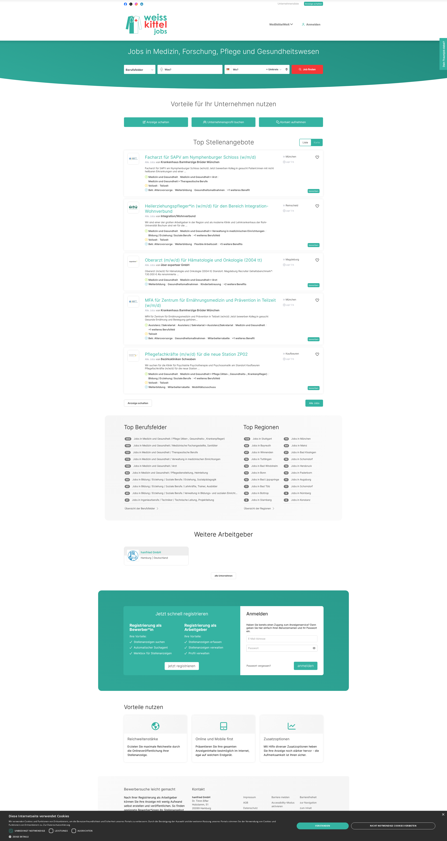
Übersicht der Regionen (257, 508)
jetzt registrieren (181, 666)
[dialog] (223, 826)
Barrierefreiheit (308, 797)
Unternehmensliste (288, 3)
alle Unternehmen (223, 575)
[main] (223, 408)
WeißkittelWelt (279, 24)
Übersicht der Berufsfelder (140, 508)
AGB (245, 802)
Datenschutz (250, 807)
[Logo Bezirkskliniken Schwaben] (133, 355)
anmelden (306, 666)
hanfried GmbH (151, 552)
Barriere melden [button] (281, 797)
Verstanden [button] (322, 825)
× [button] (443, 814)
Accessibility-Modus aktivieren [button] (283, 804)
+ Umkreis (272, 69)
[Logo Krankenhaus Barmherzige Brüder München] (133, 158)
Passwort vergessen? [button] (259, 665)
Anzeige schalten (313, 3)
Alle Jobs (150, 162)
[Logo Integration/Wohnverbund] (133, 207)
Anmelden (313, 24)
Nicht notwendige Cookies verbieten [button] (393, 825)
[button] (287, 69)
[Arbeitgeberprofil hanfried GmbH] (133, 555)
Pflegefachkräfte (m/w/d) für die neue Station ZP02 (196, 354)
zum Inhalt (306, 807)
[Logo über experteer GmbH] (133, 261)
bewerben (313, 191)
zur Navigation (308, 802)
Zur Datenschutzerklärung (56, 824)
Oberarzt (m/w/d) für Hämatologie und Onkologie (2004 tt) (203, 260)
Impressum (249, 797)
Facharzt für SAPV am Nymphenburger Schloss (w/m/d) (200, 157)
